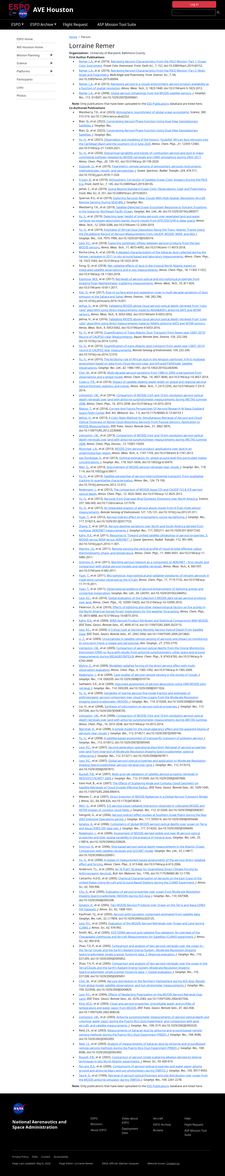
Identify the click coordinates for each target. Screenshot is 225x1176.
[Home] (20, 9)
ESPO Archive (40, 25)
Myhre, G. (85, 666)
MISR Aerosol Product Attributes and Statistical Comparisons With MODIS (159, 621)
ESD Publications (158, 104)
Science (21, 64)
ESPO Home (25, 39)
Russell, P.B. (86, 774)
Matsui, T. (85, 409)
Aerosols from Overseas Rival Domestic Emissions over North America (150, 499)
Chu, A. (83, 892)
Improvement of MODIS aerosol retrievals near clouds (143, 467)
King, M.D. (85, 1004)
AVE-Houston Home (30, 47)
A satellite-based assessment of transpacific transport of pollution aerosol (153, 738)
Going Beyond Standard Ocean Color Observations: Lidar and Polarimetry (157, 189)
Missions (96, 1124)
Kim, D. (83, 292)
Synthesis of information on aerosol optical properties (141, 706)
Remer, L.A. (86, 61)
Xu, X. (82, 216)
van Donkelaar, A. (90, 458)
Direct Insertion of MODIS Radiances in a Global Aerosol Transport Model (158, 797)
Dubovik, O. (86, 166)
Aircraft (158, 1118)
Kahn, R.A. (85, 535)
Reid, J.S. (84, 1044)
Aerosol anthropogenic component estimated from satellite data (157, 914)
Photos (21, 96)
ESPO (15, 25)
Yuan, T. (84, 517)
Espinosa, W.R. (88, 279)
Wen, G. (84, 467)
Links (20, 87)
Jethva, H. (85, 306)
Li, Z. (82, 639)
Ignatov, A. (86, 824)
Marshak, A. (87, 729)
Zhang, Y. (85, 526)
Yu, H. (82, 140)
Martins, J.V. (86, 549)
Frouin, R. (85, 180)
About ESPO (99, 1130)
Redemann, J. (87, 490)
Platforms (23, 72)
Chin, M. (84, 373)
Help (187, 1118)
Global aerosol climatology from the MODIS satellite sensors (151, 93)
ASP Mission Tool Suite (116, 24)
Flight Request (75, 24)
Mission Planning (28, 56)
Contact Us (173, 1163)
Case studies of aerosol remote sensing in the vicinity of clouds (155, 675)
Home (73, 37)
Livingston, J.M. (89, 395)
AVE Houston (53, 9)
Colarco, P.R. (87, 382)
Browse (158, 1130)
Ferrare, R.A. (87, 1066)
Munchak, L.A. (88, 449)
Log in (194, 4)
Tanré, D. (85, 1075)
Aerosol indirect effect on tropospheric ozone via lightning (145, 517)
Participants (25, 79)
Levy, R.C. (85, 243)
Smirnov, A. (86, 562)
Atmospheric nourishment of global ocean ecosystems (152, 112)
